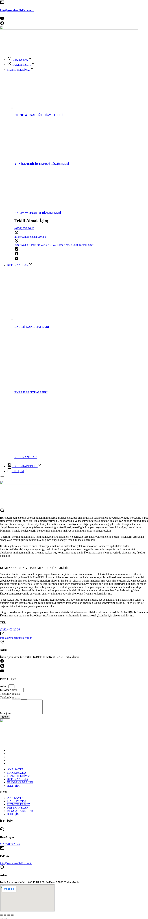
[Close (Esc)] (1, 915)
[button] (74, 791)
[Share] (5, 915)
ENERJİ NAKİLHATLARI (31, 326)
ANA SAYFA (15, 769)
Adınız (4, 686)
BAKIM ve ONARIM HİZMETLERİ (37, 212)
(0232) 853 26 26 (24, 228)
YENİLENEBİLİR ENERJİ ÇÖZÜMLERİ (41, 163)
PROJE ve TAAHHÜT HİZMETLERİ (38, 114)
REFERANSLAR (25, 457)
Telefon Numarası (10, 693)
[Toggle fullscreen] (8, 915)
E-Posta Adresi (9, 689)
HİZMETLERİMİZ (18, 775)
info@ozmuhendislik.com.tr (17, 10)
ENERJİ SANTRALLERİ (30, 392)
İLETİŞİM (13, 785)
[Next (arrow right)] (5, 918)
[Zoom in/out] (12, 915)
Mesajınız (6, 713)
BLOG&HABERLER (20, 782)
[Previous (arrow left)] (1, 918)
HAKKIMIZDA (16, 772)
